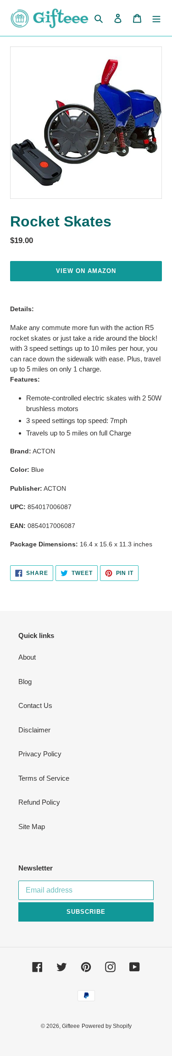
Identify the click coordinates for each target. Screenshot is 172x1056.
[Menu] (156, 18)
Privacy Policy (39, 754)
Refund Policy (39, 802)
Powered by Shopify (107, 1026)
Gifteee (71, 1026)
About (27, 657)
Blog (25, 681)
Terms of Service (43, 778)
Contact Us (35, 705)
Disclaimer (34, 730)
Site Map (31, 826)
